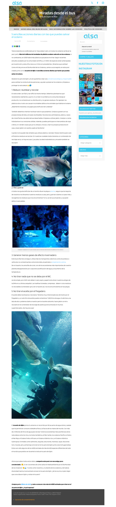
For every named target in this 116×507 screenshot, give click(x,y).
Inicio (16, 29)
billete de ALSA (26, 484)
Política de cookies (93, 29)
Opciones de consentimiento (25, 500)
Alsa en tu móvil (87, 46)
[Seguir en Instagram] (103, 3)
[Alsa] (90, 36)
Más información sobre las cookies (65, 29)
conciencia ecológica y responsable (60, 79)
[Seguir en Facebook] (97, 3)
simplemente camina (59, 262)
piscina (52, 191)
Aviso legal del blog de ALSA (34, 29)
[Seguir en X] (92, 3)
